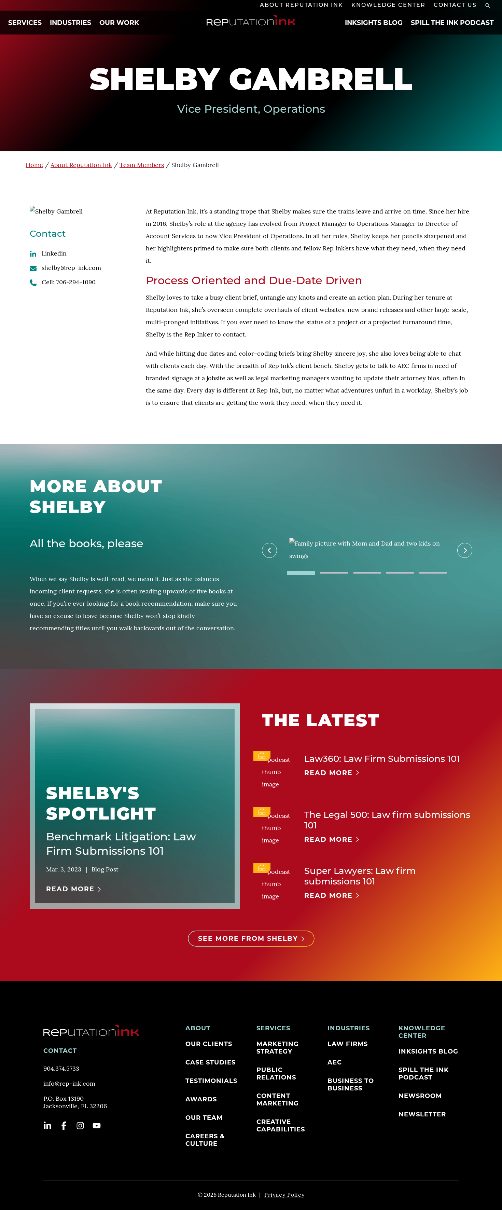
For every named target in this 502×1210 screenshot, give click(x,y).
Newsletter (422, 1114)
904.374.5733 (61, 1069)
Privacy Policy (284, 1195)
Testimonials (211, 1081)
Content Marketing (277, 1099)
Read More (70, 889)
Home (34, 166)
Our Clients (208, 1044)
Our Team (204, 1118)
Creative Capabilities (280, 1125)
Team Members (142, 166)
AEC (334, 1062)
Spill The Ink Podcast (452, 22)
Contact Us (455, 5)
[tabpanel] (367, 550)
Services (25, 22)
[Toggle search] (487, 5)
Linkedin (54, 254)
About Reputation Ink (301, 5)
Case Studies (210, 1062)
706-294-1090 (76, 283)
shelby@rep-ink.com (71, 268)
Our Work (119, 22)
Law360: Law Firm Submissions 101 (382, 759)
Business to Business (350, 1084)
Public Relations (276, 1073)
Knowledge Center (388, 5)
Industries (70, 22)
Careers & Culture (205, 1139)
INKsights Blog (374, 22)
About (197, 1028)
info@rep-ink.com (69, 1084)
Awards (201, 1099)
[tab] (301, 573)
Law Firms (347, 1044)
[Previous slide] (269, 550)
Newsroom (420, 1096)
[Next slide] (464, 550)
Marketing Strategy (277, 1047)
